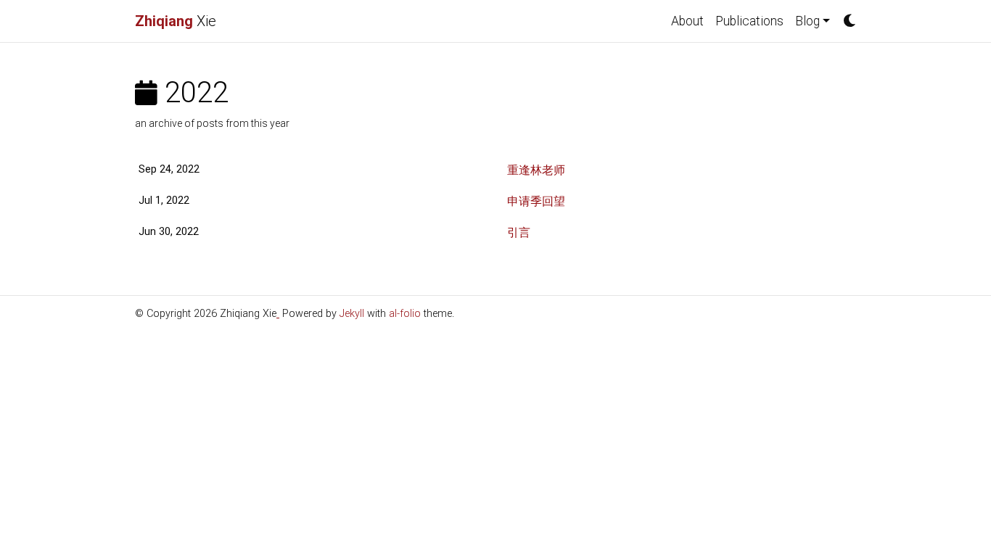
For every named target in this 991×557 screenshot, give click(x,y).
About (687, 21)
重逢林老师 (536, 170)
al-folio (405, 314)
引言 (518, 232)
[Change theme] (846, 17)
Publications (749, 21)
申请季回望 (536, 201)
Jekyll (352, 314)
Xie (175, 21)
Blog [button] (807, 21)
